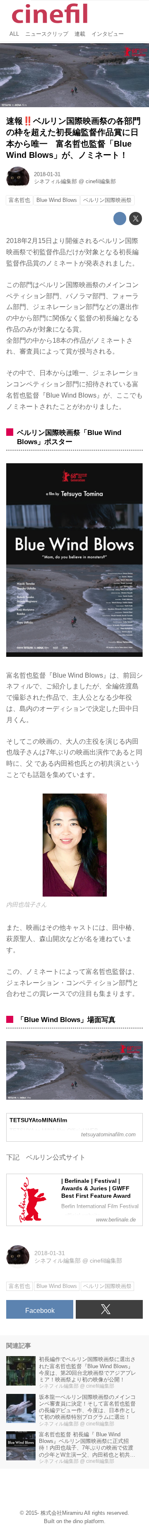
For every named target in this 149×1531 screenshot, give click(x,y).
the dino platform (84, 1521)
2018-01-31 (47, 174)
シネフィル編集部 (55, 181)
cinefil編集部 (101, 181)
